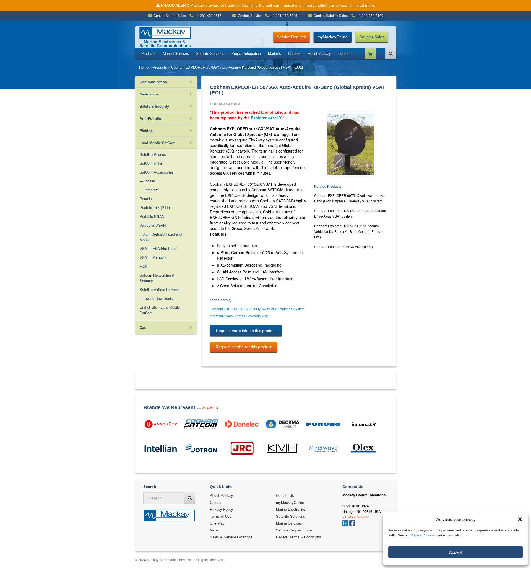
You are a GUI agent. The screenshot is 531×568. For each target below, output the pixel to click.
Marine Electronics (291, 509)
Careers (294, 53)
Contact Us (285, 495)
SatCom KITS (151, 163)
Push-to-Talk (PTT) (155, 207)
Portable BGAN (152, 216)
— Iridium (147, 181)
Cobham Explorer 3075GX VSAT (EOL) (343, 246)
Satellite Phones (153, 154)
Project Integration (246, 53)
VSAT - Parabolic (153, 257)
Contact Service (250, 16)
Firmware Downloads (156, 298)
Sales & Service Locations (231, 536)
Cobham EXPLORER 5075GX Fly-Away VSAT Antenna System (257, 308)
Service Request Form (294, 530)
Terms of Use (220, 516)
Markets (274, 53)
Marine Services (176, 53)
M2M (144, 266)
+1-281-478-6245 (284, 16)
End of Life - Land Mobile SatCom (160, 309)
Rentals (146, 198)
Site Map (217, 523)
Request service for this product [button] (243, 347)
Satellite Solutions (290, 516)
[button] (520, 519)
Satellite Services (210, 53)
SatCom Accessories (157, 172)
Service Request (291, 37)
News (214, 530)
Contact (344, 53)
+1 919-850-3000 (355, 517)
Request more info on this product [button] (245, 330)
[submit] (189, 498)
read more (365, 5)
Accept (455, 552)
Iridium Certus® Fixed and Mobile (161, 236)
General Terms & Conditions (298, 536)
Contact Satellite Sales (331, 16)
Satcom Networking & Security (157, 277)
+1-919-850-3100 (370, 16)
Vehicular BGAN (153, 225)
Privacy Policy (421, 535)
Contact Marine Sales (169, 16)
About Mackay (319, 53)
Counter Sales (371, 37)
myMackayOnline (332, 37)
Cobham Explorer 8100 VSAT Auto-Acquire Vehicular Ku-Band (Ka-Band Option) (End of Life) (347, 231)
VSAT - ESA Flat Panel (158, 248)
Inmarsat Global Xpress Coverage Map (239, 315)
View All (208, 408)
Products (148, 53)
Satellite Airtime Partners (160, 289)
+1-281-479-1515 (208, 16)
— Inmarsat (149, 189)
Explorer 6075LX (266, 117)
